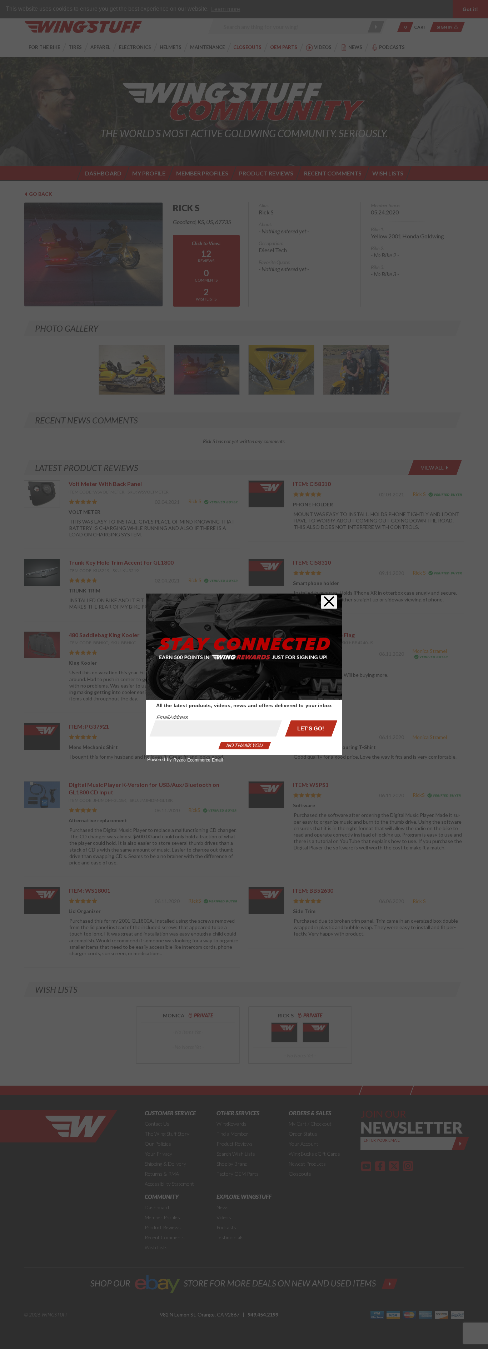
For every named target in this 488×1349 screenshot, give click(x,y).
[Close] (329, 602)
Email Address (172, 717)
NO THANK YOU (244, 745)
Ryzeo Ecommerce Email (198, 760)
